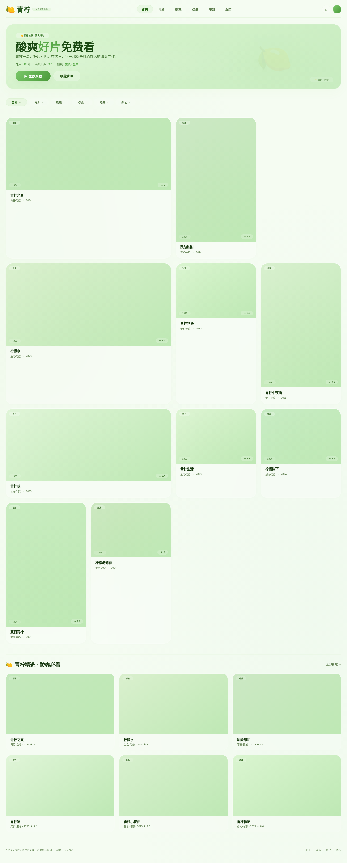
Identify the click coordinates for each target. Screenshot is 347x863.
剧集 (178, 9)
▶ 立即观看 (33, 76)
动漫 (195, 9)
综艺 (228, 9)
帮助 (318, 850)
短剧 (212, 9)
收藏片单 (66, 76)
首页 (145, 9)
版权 (328, 850)
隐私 (338, 850)
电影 (162, 9)
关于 (308, 850)
